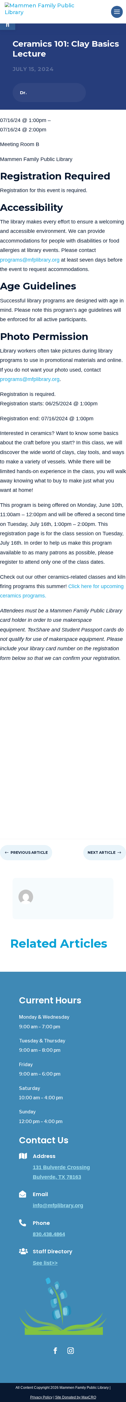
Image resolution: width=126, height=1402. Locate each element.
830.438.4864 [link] (49, 1234)
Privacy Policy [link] (41, 1397)
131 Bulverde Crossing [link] (61, 1167)
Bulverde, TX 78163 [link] (57, 1177)
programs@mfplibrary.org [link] (29, 260)
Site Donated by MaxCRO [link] (75, 1397)
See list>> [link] (45, 1263)
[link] (49, 11)
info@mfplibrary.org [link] (58, 1205)
